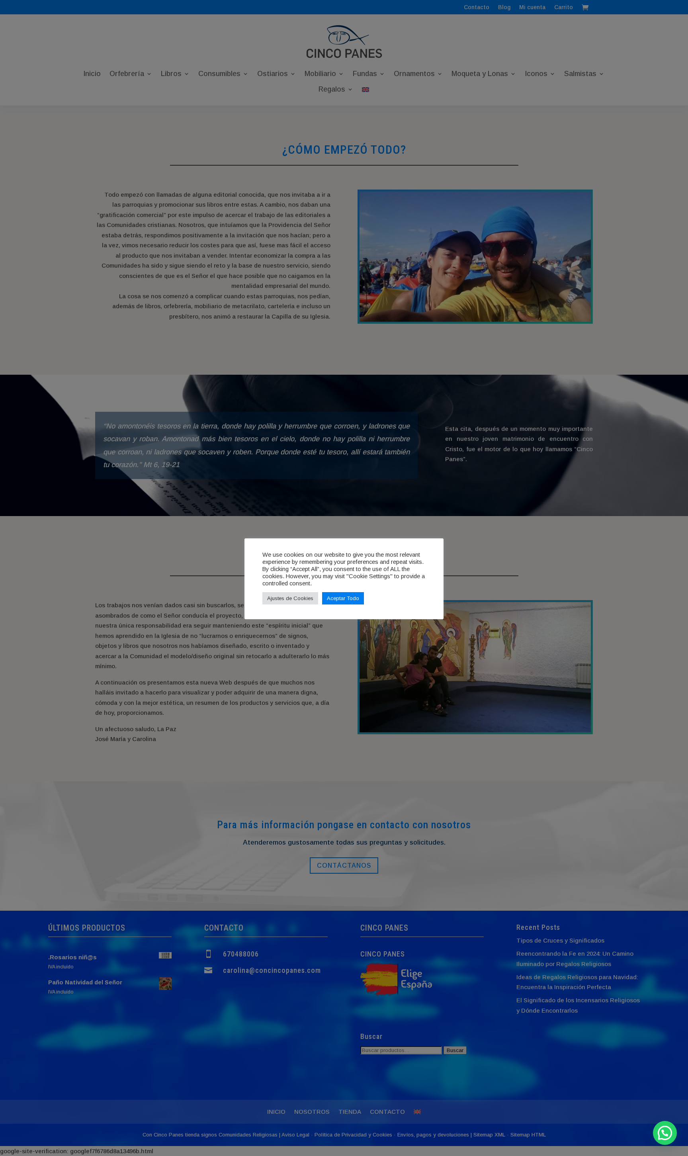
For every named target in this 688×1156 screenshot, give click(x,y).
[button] (665, 1133)
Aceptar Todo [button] (343, 598)
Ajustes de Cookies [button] (290, 598)
